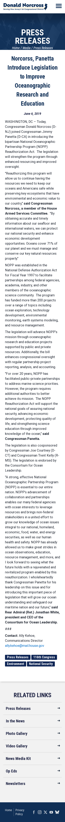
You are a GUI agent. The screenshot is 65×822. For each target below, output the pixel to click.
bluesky (57, 812)
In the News (15, 721)
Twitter (45, 812)
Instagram (39, 812)
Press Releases (43, 48)
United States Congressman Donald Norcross (25, 6)
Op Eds (11, 771)
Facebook (34, 812)
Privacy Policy (20, 812)
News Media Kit (18, 758)
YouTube (51, 812)
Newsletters (15, 783)
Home (16, 48)
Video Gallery (17, 746)
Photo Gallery (17, 733)
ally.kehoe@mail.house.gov (24, 646)
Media (26, 48)
